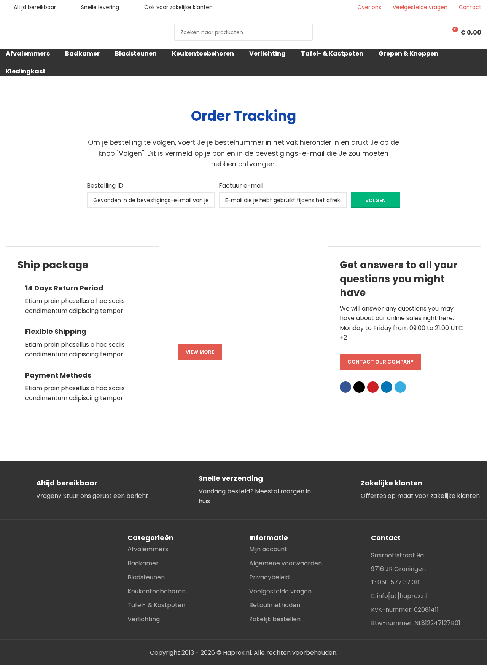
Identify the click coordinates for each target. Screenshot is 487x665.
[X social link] (359, 387)
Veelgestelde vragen (420, 7)
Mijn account (268, 549)
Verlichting (143, 619)
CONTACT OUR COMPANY (380, 361)
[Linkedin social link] (386, 387)
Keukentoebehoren (156, 591)
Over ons (369, 7)
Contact (470, 7)
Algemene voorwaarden (285, 563)
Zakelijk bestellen (275, 619)
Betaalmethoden (274, 605)
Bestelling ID (105, 185)
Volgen (375, 200)
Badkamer (143, 563)
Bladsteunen (146, 577)
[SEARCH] (304, 32)
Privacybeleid (269, 577)
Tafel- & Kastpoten (156, 605)
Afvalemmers (147, 549)
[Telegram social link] (400, 387)
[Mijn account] (434, 32)
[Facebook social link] (345, 387)
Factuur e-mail (241, 185)
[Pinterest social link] (373, 387)
